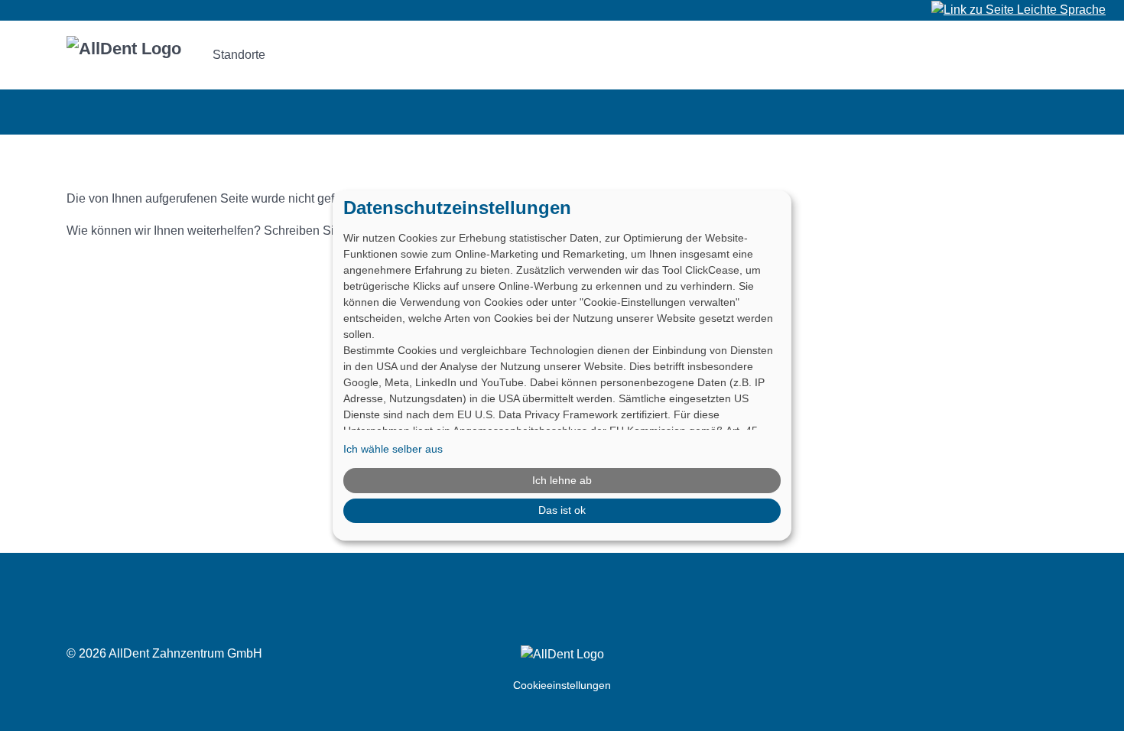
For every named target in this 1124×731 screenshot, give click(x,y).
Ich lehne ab (562, 480)
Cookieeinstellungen (562, 685)
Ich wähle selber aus (393, 449)
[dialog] (562, 365)
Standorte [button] (239, 54)
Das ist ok (562, 510)
